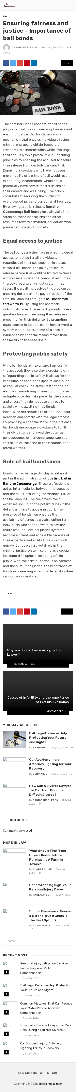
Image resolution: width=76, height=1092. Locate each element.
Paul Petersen (26, 47)
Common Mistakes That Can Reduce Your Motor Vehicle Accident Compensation (46, 1008)
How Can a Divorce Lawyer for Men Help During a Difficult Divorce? (50, 790)
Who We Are (49, 1073)
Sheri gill (40, 747)
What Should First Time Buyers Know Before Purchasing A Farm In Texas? (47, 857)
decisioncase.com (50, 1084)
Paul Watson (42, 894)
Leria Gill (40, 773)
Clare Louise (42, 869)
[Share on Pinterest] (27, 63)
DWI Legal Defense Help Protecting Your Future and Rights (48, 737)
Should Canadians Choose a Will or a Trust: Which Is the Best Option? (50, 915)
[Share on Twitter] (13, 63)
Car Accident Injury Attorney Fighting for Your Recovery (50, 764)
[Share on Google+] (20, 63)
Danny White (41, 925)
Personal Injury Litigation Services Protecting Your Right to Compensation (44, 968)
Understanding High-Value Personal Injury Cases (50, 887)
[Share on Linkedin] (34, 63)
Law (5, 16)
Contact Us (27, 1073)
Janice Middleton (45, 800)
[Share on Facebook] (6, 63)
